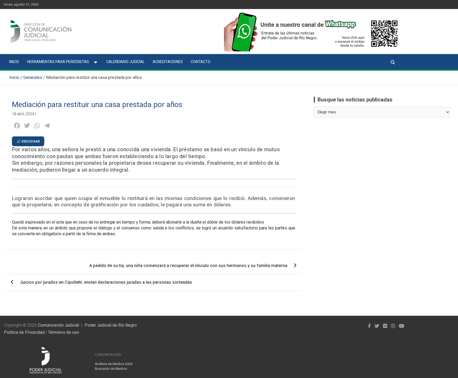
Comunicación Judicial (58, 325)
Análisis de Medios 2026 (114, 364)
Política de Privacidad (24, 332)
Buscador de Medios (111, 369)
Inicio (14, 62)
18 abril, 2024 (23, 114)
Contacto (200, 62)
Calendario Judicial (125, 62)
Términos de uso (63, 332)
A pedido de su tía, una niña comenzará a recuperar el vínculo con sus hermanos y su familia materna (188, 265)
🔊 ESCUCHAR (28, 141)
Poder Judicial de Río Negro (111, 325)
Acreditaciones (168, 62)
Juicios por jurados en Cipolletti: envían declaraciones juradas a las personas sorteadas (106, 282)
